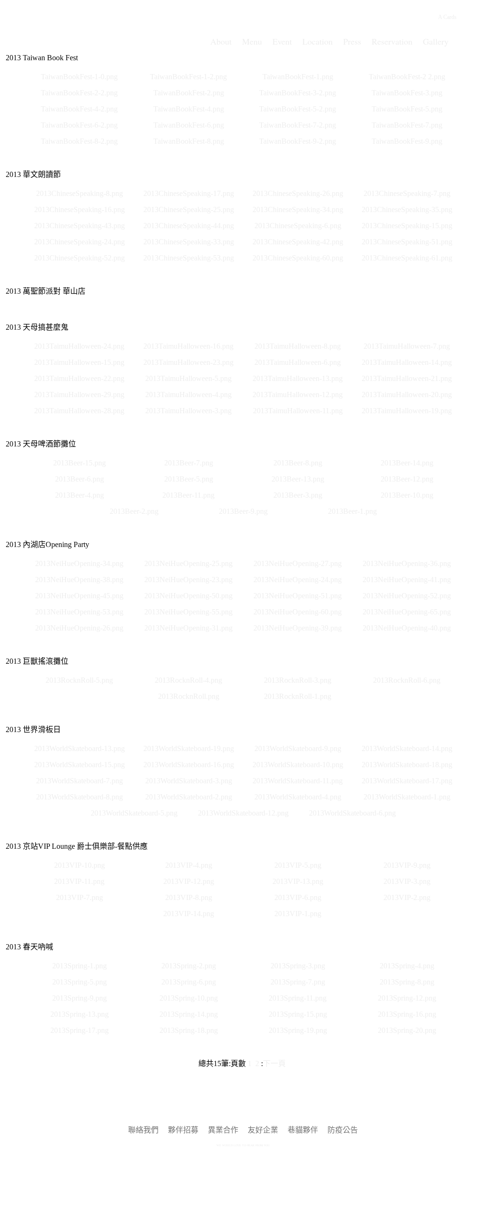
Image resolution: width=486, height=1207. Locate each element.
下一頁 (274, 1063)
